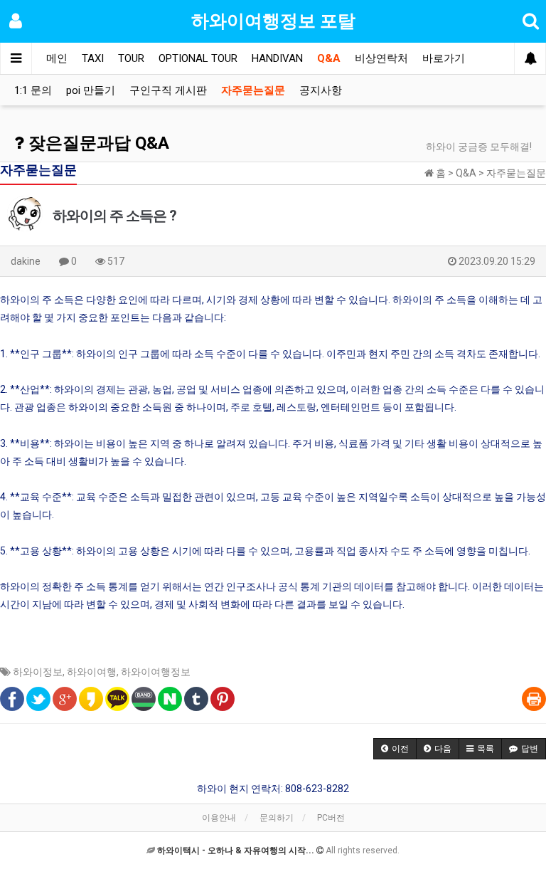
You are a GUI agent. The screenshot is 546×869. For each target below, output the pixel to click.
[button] (395, 748)
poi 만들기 (90, 90)
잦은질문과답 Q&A (96, 143)
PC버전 (331, 818)
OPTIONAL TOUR (198, 58)
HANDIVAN (277, 58)
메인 (57, 58)
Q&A (329, 58)
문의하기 (276, 818)
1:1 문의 (33, 90)
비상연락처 (381, 58)
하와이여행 (92, 672)
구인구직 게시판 (168, 90)
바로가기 (443, 58)
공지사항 (320, 90)
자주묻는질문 (253, 90)
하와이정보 (38, 672)
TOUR (131, 58)
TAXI (93, 58)
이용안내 (219, 818)
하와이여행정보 (156, 672)
